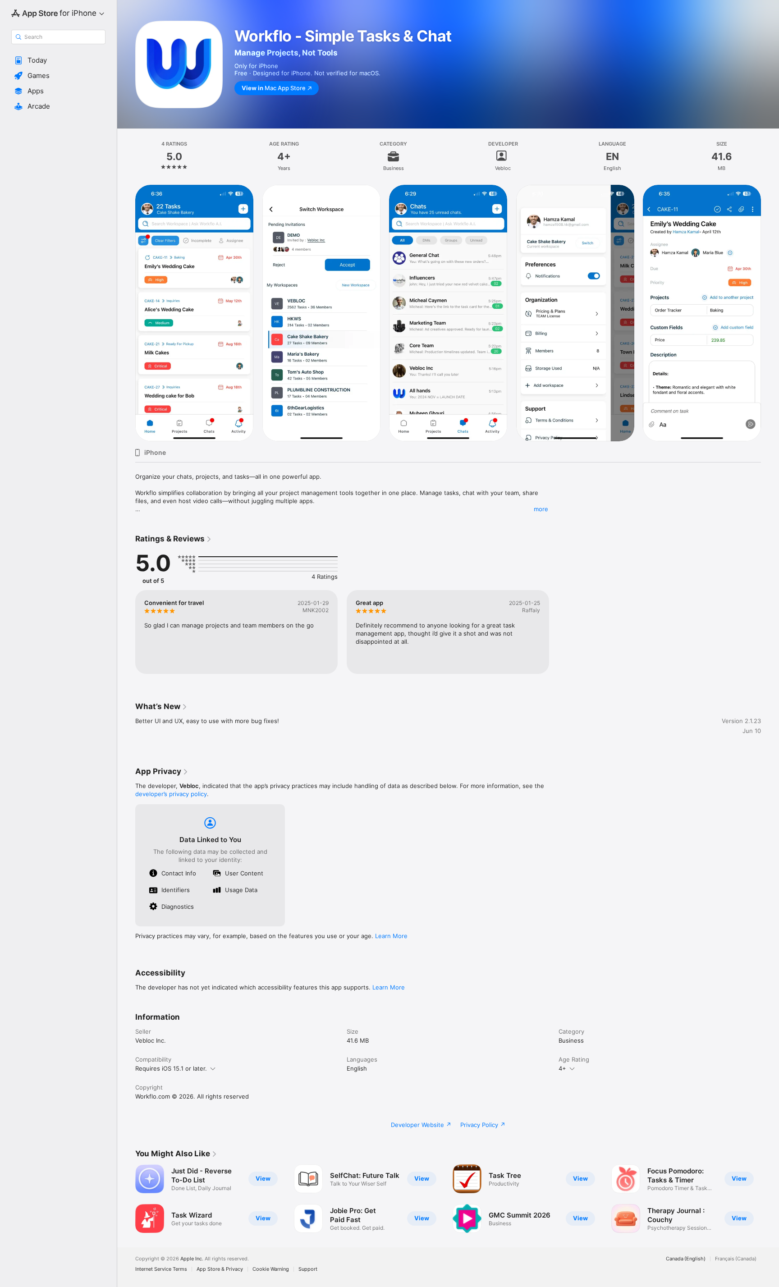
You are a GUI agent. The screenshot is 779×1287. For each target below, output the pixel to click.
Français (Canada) (735, 1258)
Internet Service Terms (161, 1269)
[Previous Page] (126, 1198)
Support (307, 1269)
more (541, 509)
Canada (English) (686, 1258)
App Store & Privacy (220, 1269)
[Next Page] (770, 1198)
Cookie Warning (270, 1269)
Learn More (391, 935)
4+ (562, 1068)
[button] (58, 60)
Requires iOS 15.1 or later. (171, 1068)
